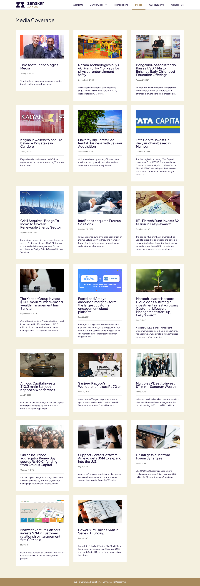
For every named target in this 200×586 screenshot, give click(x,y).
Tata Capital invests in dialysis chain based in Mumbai (153, 143)
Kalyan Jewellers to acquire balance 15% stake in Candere (41, 143)
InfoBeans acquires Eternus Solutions (99, 222)
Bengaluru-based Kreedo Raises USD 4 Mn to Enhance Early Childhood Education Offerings (156, 70)
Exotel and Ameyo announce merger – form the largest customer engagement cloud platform (97, 305)
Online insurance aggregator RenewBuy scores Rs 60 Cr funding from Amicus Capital (39, 460)
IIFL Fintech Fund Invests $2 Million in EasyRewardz (157, 222)
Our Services (96, 4)
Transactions (121, 4)
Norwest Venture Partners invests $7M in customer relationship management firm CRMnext (40, 535)
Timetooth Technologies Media (39, 66)
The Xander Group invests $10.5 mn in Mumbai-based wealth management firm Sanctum (41, 303)
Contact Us (177, 4)
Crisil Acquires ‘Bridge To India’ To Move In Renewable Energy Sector (40, 224)
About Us (78, 4)
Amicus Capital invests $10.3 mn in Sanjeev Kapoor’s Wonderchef (37, 386)
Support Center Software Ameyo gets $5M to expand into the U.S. (99, 458)
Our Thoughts (156, 4)
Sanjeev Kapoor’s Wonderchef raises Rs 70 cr (99, 385)
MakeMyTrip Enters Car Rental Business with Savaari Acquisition (100, 143)
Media (138, 4)
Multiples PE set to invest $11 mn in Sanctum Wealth (156, 385)
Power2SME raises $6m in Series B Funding (98, 531)
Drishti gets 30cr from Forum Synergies (153, 456)
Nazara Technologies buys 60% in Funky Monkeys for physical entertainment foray (98, 70)
